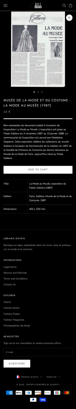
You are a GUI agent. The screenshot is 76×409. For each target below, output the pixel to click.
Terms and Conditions (16, 278)
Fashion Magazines (14, 319)
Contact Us (10, 284)
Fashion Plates (12, 314)
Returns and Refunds (15, 272)
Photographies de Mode (17, 325)
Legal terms (10, 267)
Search (7, 302)
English (52, 377)
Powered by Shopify (47, 384)
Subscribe (17, 363)
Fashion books (12, 308)
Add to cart (38, 169)
